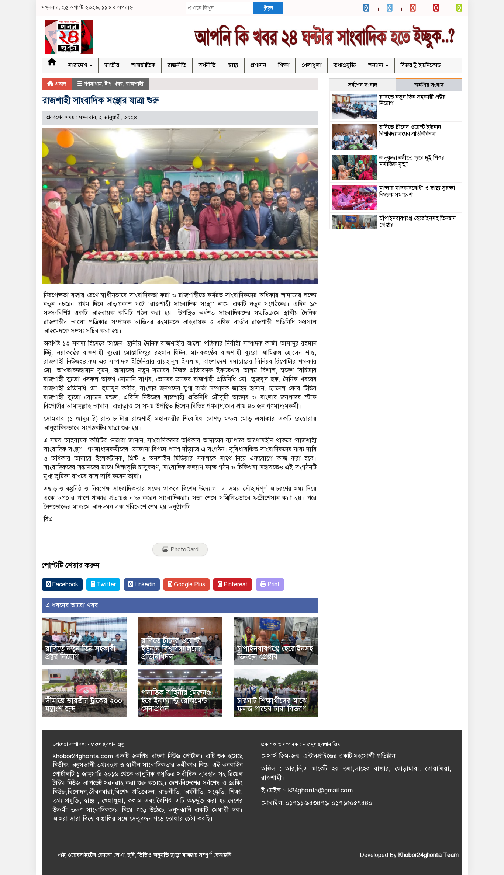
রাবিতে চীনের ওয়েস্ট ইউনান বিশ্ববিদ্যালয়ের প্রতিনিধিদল (171, 649)
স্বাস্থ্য (233, 65)
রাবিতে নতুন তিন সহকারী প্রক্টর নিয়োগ (80, 653)
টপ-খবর (114, 83)
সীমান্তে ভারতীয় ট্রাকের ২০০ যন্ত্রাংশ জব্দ (83, 704)
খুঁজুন (268, 7)
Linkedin (144, 584)
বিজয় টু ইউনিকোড (421, 65)
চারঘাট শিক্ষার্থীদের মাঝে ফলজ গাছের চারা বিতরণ (272, 704)
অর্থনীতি (207, 65)
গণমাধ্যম (93, 83)
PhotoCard (184, 549)
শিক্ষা (283, 65)
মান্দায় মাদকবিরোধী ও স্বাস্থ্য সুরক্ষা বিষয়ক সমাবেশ (417, 191)
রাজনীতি (177, 65)
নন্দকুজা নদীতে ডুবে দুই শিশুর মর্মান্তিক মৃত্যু (412, 161)
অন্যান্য (376, 65)
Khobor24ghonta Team (428, 855)
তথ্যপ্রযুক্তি (345, 65)
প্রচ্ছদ (59, 83)
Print (273, 584)
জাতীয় (111, 65)
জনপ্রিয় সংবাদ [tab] (429, 84)
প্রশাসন (258, 65)
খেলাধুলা (311, 65)
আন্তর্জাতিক (143, 65)
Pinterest (235, 584)
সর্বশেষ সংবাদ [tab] (362, 84)
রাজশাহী (135, 83)
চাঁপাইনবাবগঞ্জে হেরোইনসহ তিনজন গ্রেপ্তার (275, 653)
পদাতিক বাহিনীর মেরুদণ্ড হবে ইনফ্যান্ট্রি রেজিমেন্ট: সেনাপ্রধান (176, 700)
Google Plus (188, 584)
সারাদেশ (78, 65)
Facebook (64, 584)
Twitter (105, 584)
